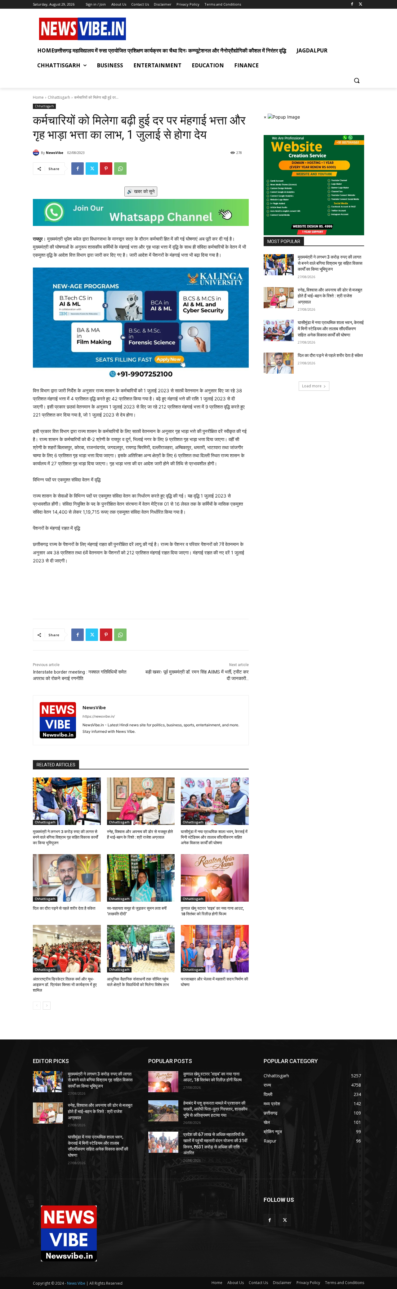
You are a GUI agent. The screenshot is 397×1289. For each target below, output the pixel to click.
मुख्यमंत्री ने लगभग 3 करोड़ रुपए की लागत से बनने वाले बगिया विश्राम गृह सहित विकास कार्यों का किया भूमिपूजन (65, 837)
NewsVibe (54, 152)
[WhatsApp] (120, 168)
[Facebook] (351, 4)
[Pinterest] (106, 168)
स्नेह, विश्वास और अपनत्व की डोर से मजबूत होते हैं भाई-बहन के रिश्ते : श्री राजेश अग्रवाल (330, 295)
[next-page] (47, 1006)
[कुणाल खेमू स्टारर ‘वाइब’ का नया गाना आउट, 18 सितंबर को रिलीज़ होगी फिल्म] (215, 878)
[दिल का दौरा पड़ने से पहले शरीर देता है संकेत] (67, 878)
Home (38, 97)
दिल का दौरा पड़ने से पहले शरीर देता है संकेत (64, 908)
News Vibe (76, 1283)
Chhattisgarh (59, 97)
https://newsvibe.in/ (99, 716)
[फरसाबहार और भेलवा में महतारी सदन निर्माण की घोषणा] (215, 948)
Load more (312, 386)
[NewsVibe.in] (82, 28)
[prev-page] (37, 1006)
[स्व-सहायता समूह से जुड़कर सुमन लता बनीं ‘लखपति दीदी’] (141, 878)
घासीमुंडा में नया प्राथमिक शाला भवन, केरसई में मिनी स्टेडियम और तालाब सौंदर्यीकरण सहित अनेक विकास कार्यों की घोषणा (214, 837)
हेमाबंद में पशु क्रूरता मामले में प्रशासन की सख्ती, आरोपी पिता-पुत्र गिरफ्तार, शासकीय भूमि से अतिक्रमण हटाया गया (215, 1109)
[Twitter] (360, 4)
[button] (356, 80)
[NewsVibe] (37, 153)
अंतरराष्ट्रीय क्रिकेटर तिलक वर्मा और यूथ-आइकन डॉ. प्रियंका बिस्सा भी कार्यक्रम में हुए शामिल (65, 985)
